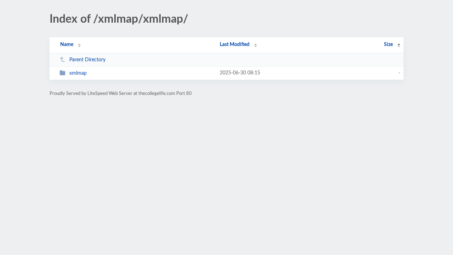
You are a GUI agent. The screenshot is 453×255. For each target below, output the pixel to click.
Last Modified (235, 44)
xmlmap (78, 73)
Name (66, 44)
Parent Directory (87, 59)
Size (388, 44)
